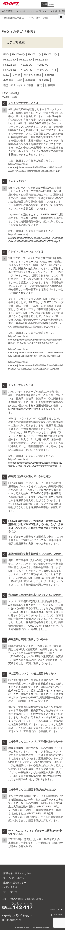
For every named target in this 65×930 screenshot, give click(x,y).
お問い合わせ (10, 887)
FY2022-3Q (26, 64)
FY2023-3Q (42, 69)
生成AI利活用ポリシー (14, 882)
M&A (6, 75)
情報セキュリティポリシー (17, 873)
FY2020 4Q (18, 54)
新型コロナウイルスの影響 (18, 85)
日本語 (44, 4)
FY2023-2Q (26, 69)
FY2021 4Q (25, 59)
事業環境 (8, 80)
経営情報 (8, 11)
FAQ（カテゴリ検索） (40, 18)
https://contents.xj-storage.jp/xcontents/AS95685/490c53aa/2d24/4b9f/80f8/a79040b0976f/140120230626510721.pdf (35, 365)
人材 (19, 80)
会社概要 (30, 80)
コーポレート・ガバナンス (32, 11)
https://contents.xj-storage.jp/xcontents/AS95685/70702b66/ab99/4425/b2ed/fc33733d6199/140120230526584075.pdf (35, 352)
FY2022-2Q (9, 64)
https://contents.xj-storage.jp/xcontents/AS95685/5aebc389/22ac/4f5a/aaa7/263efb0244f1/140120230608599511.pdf (35, 167)
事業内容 (49, 75)
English (51, 4)
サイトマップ (10, 892)
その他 (16, 75)
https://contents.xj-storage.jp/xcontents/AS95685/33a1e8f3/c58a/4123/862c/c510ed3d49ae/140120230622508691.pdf (35, 463)
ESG (6, 54)
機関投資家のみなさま (14, 18)
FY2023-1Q (9, 69)
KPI (54, 69)
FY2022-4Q (42, 64)
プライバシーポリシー (15, 878)
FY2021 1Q (34, 54)
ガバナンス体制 (32, 75)
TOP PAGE (58, 915)
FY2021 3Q (9, 59)
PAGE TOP (54, 909)
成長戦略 (44, 80)
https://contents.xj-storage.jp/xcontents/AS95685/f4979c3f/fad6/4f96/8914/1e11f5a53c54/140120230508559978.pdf (35, 339)
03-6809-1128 (13, 920)
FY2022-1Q (41, 59)
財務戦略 (50, 85)
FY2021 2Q (50, 54)
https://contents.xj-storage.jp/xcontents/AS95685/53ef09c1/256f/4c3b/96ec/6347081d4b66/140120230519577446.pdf (35, 238)
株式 (39, 85)
